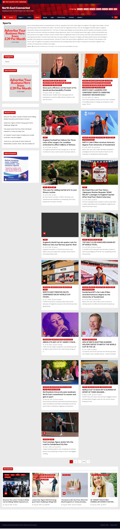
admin (55, 147)
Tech (29, 17)
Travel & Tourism (92, 339)
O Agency (57, 93)
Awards (79, 17)
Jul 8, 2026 (87, 247)
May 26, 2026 (49, 399)
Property (46, 479)
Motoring (98, 9)
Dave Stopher (96, 247)
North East (79, 9)
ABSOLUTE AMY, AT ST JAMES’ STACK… (59, 342)
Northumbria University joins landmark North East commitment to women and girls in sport (59, 394)
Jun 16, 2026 (48, 345)
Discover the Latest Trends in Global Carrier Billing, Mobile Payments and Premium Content (16, 502)
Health (45, 187)
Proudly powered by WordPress (10, 525)
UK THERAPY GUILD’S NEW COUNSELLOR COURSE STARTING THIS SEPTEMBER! (101, 502)
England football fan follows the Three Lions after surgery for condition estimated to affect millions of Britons (59, 142)
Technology (7, 477)
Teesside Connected (100, 87)
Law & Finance (108, 80)
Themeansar (33, 525)
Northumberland (57, 85)
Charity (84, 239)
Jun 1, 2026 (87, 349)
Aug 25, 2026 (9, 505)
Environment (62, 80)
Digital (12, 474)
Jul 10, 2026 (87, 147)
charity (111, 9)
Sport (107, 137)
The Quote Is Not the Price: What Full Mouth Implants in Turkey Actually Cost (74, 502)
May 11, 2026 (88, 395)
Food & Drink (46, 287)
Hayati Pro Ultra (104, 525)
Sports (37, 17)
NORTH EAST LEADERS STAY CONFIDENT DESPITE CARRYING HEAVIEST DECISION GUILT (96, 92)
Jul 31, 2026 (87, 97)
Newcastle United (59, 82)
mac (54, 195)
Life (49, 187)
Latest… (11, 17)
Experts (101, 80)
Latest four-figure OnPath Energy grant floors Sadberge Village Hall (44, 501)
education (105, 9)
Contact (71, 17)
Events (17, 474)
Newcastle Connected (48, 82)
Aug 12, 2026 (48, 93)
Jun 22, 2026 (88, 299)
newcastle (92, 9)
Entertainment (47, 339)
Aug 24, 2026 (67, 505)
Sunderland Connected (88, 87)
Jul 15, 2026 (48, 147)
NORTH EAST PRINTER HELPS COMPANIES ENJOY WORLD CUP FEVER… (56, 294)
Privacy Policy (113, 525)
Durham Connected (48, 80)
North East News (47, 85)
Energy (55, 80)
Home (29, 46)
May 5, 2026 (48, 447)
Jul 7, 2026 (48, 299)
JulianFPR (46, 505)
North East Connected (16, 8)
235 (84, 462)
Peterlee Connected (107, 85)
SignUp (45, 17)
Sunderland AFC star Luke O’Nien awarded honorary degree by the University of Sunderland (96, 294)
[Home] (4, 17)
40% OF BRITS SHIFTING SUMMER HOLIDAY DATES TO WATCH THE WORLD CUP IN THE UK (99, 344)
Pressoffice (96, 147)
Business (86, 9)
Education (85, 137)
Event (115, 9)
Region (21, 17)
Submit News (61, 17)
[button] (112, 17)
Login (52, 17)
